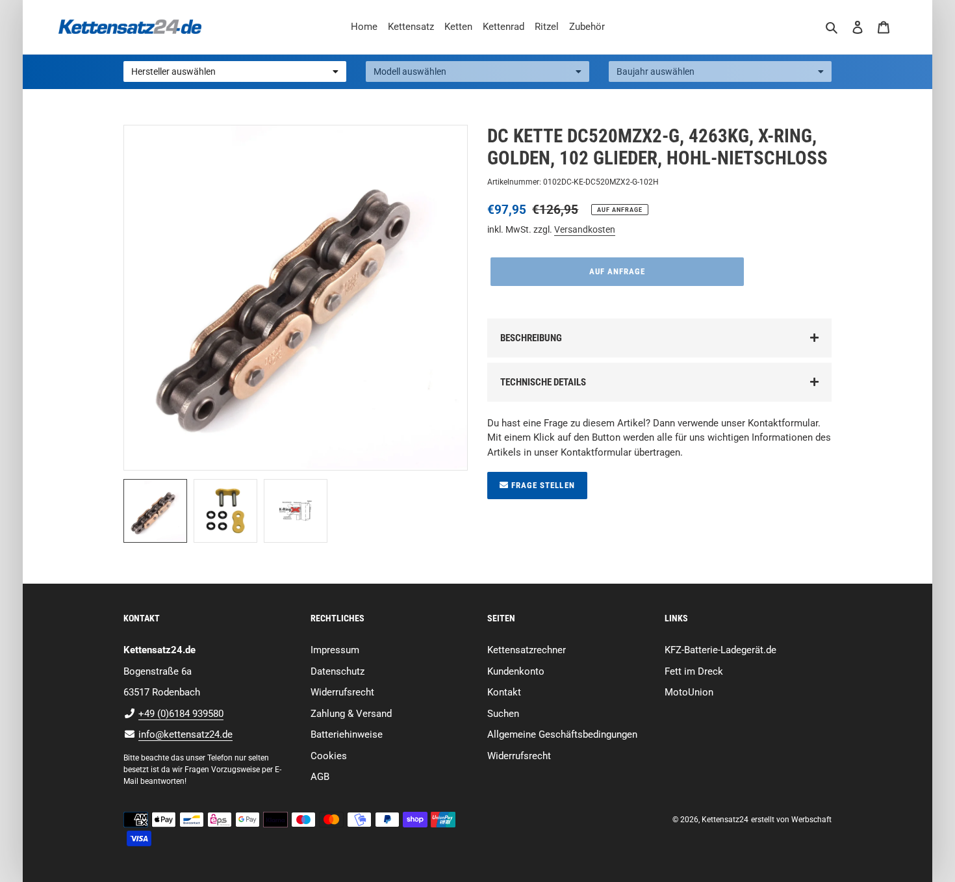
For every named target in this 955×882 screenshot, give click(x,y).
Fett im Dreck (694, 671)
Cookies (329, 756)
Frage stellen (542, 485)
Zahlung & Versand (351, 714)
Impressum (335, 650)
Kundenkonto (515, 671)
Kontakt (504, 692)
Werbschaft (811, 819)
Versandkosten (584, 229)
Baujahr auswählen (655, 71)
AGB (320, 777)
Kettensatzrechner (526, 650)
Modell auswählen (410, 71)
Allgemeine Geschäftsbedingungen (562, 734)
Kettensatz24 (725, 819)
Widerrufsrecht (342, 692)
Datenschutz (337, 671)
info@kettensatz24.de (185, 734)
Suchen (503, 714)
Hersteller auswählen (173, 71)
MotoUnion (689, 692)
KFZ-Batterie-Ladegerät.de (720, 650)
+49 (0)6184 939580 (180, 714)
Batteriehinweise (347, 734)
